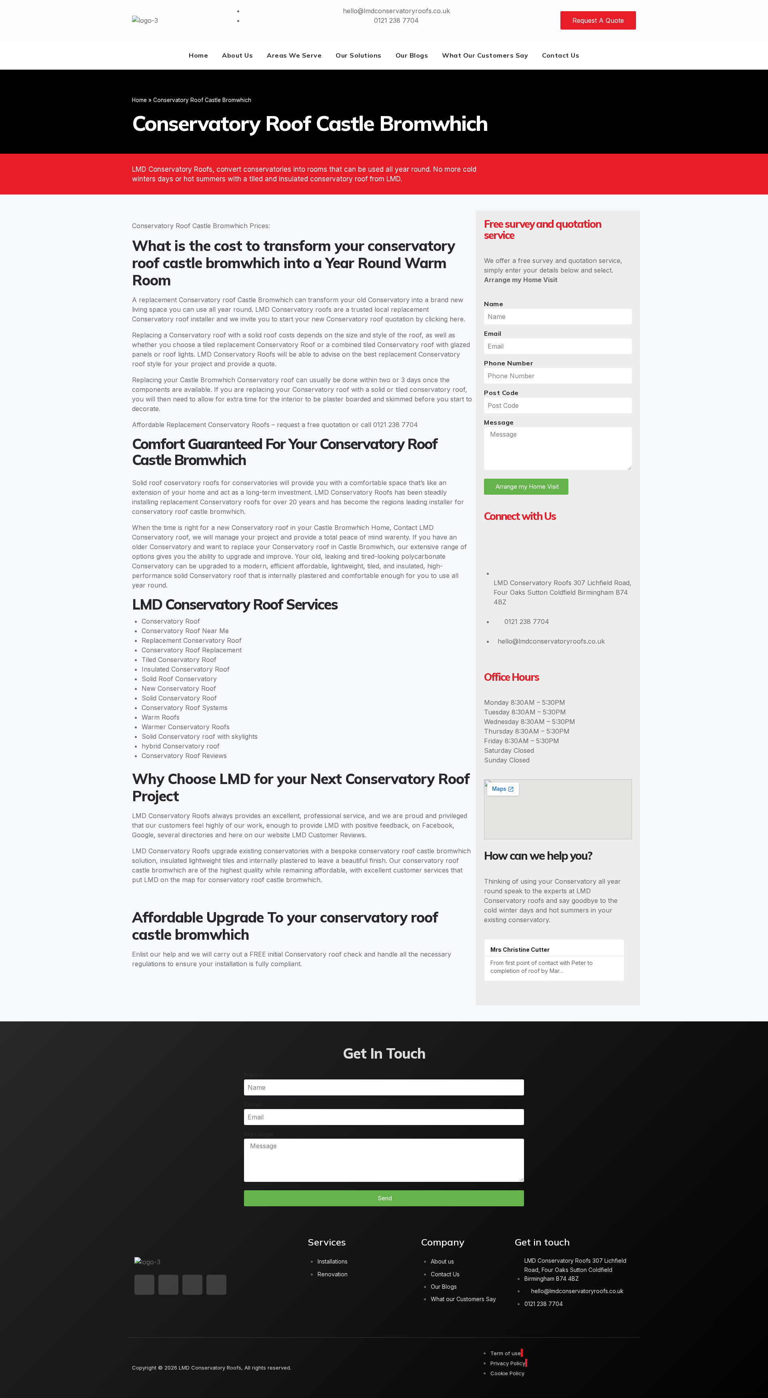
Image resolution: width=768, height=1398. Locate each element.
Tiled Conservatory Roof (179, 660)
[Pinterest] (568, 548)
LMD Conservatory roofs (293, 309)
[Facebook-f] (168, 1285)
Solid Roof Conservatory (179, 679)
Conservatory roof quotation (370, 319)
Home (198, 55)
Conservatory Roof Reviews (184, 756)
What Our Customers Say (485, 55)
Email (493, 333)
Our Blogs (412, 55)
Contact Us (560, 55)
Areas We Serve (294, 55)
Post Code (501, 393)
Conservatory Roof (171, 621)
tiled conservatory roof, (431, 389)
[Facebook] (519, 548)
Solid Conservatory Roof (179, 698)
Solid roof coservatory (166, 483)
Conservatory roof (160, 319)
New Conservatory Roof (179, 688)
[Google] (494, 548)
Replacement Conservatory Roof (192, 640)
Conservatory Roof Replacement (192, 650)
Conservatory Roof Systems (185, 708)
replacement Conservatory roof (187, 300)
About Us (237, 55)
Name (493, 304)
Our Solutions (359, 55)
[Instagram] (544, 548)
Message (499, 422)
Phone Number (508, 363)
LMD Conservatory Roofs (236, 354)
